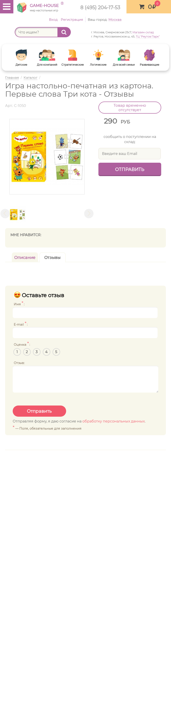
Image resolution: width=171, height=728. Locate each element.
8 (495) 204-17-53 (100, 7)
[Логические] (98, 55)
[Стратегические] (73, 55)
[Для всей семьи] (124, 55)
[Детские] (21, 55)
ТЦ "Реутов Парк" (148, 36)
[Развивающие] (149, 55)
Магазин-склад (143, 32)
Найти (64, 32)
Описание (24, 257)
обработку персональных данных (113, 421)
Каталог (30, 78)
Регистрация (72, 19)
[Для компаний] (47, 55)
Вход (53, 19)
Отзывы (52, 257)
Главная (12, 78)
